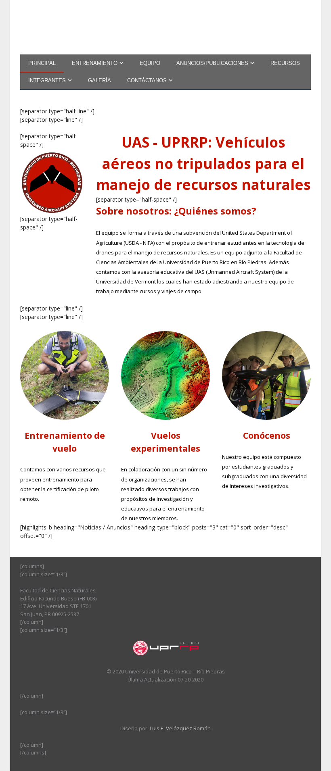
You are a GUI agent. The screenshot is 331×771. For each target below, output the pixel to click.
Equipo (150, 63)
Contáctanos (147, 80)
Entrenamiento (94, 63)
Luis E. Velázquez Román (180, 728)
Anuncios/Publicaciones (212, 63)
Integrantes (47, 80)
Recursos (285, 63)
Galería (99, 80)
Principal (42, 63)
